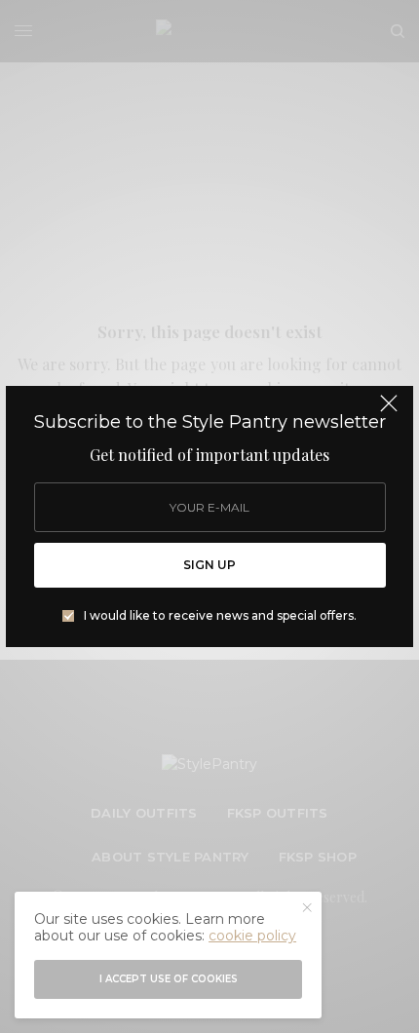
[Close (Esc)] (388, 412)
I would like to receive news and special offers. (220, 616)
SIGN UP (209, 564)
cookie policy (252, 935)
